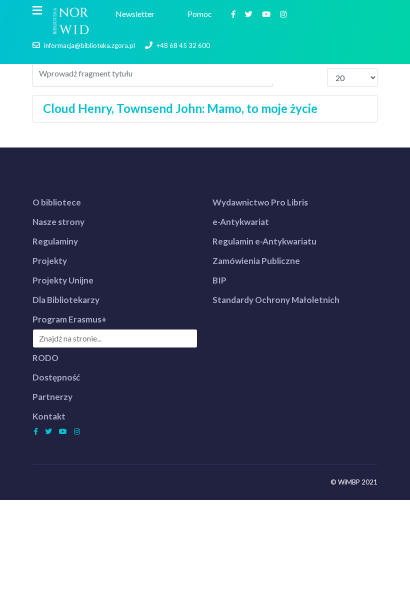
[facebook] (234, 13)
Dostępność (56, 377)
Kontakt (49, 416)
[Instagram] (284, 13)
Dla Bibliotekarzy (66, 299)
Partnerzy (52, 397)
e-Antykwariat (240, 221)
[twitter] (250, 13)
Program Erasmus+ (69, 319)
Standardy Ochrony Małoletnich (276, 299)
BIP (219, 280)
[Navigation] (37, 10)
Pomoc (201, 13)
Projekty (49, 261)
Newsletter (137, 13)
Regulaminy (55, 241)
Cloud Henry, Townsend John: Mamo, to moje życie (180, 108)
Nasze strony (58, 221)
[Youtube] (267, 13)
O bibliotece (56, 202)
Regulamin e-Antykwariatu (264, 241)
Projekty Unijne (63, 280)
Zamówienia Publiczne (256, 261)
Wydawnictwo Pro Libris (260, 202)
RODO (45, 357)
